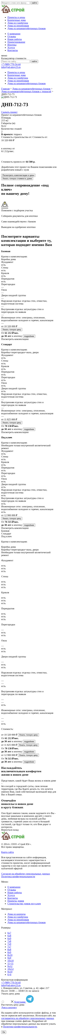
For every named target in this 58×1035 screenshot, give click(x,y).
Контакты (12, 50)
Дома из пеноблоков (18, 25)
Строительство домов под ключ (24, 903)
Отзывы (11, 36)
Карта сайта (7, 852)
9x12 (9, 966)
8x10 (9, 955)
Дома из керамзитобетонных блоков (26, 28)
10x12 (10, 969)
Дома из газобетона (17, 23)
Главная (5, 88)
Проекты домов (15, 901)
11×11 (10, 963)
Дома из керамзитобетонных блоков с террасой (26, 91)
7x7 (9, 946)
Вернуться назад (10, 829)
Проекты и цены (16, 17)
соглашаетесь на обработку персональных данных (27, 1018)
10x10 (10, 960)
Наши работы (14, 39)
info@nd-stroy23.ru (11, 67)
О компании (13, 33)
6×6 (9, 974)
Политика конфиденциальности (18, 876)
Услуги (11, 47)
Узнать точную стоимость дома (17, 178)
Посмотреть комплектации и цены (18, 175)
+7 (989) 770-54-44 (11, 64)
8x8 (9, 949)
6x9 (9, 938)
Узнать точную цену (11, 329)
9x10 (9, 971)
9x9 (9, 958)
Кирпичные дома (16, 20)
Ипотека (11, 44)
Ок (3, 1032)
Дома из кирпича (16, 914)
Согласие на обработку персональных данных (25, 873)
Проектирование (16, 42)
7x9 (9, 944)
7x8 (9, 941)
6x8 (9, 935)
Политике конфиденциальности (20, 1026)
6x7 (9, 933)
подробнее (29, 336)
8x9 (9, 952)
